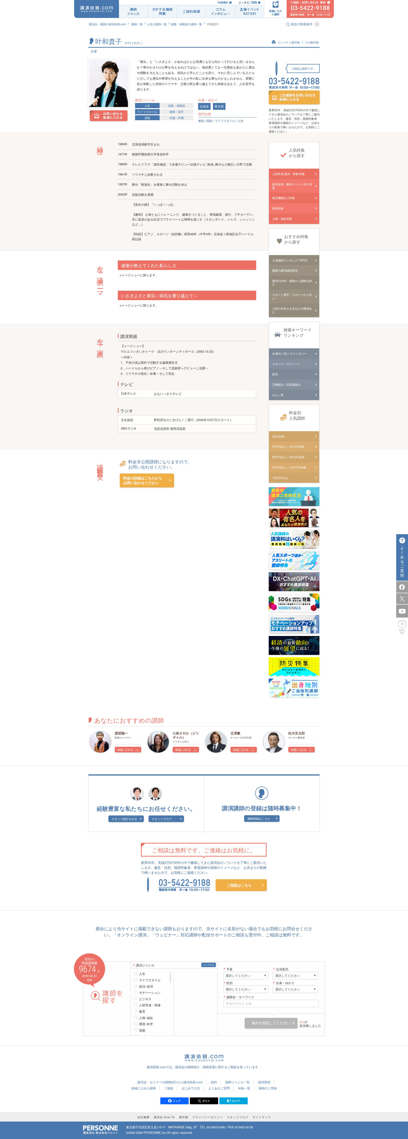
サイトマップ (261, 1117)
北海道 (204, 106)
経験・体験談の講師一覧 (186, 24)
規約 (214, 1082)
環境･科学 (146, 1024)
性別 (229, 983)
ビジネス (145, 999)
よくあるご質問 (248, 2)
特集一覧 (244, 1088)
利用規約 (223, 2)
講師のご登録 (268, 1088)
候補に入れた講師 (143, 1088)
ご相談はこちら (239, 885)
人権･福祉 (146, 1018)
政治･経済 (146, 986)
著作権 (183, 1117)
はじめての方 (191, 1088)
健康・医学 (177, 112)
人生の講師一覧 (157, 24)
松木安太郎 (296, 733)
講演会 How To (164, 1117)
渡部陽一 (121, 733)
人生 (147, 105)
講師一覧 (137, 24)
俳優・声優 (177, 118)
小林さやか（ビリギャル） (186, 735)
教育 (142, 1011)
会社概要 (143, 1117)
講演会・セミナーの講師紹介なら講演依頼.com (170, 1082)
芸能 (147, 118)
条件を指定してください (271, 1023)
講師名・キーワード (240, 997)
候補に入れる (125, 749)
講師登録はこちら (258, 818)
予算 (229, 969)
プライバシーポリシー (207, 1117)
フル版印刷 (312, 42)
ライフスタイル (147, 112)
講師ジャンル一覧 (237, 1082)
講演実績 (264, 1082)
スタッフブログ (162, 819)
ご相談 (168, 1088)
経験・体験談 (176, 105)
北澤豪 (235, 733)
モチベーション (150, 992)
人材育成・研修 (150, 1005)
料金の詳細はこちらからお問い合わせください (142, 480)
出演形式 (282, 969)
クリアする (208, 964)
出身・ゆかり (285, 983)
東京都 (219, 106)
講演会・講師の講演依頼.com (107, 24)
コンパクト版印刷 (288, 42)
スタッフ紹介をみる (124, 819)
